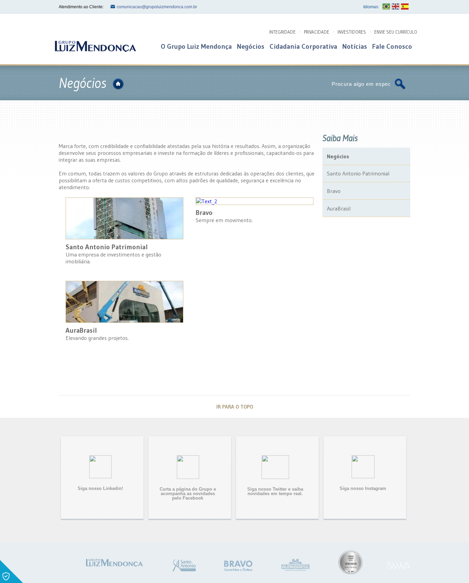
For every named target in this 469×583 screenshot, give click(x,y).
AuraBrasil (339, 208)
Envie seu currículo (395, 32)
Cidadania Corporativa (303, 46)
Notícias (354, 46)
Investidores (352, 32)
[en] (395, 6)
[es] (405, 6)
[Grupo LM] (114, 562)
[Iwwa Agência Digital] (399, 566)
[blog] (95, 46)
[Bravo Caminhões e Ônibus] (238, 565)
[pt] (386, 6)
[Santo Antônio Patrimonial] (184, 565)
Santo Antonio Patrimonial (358, 173)
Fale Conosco (392, 46)
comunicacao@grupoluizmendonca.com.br (157, 6)
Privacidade (316, 32)
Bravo (334, 190)
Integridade (282, 32)
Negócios (250, 46)
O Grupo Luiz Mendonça (196, 46)
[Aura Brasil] (295, 565)
